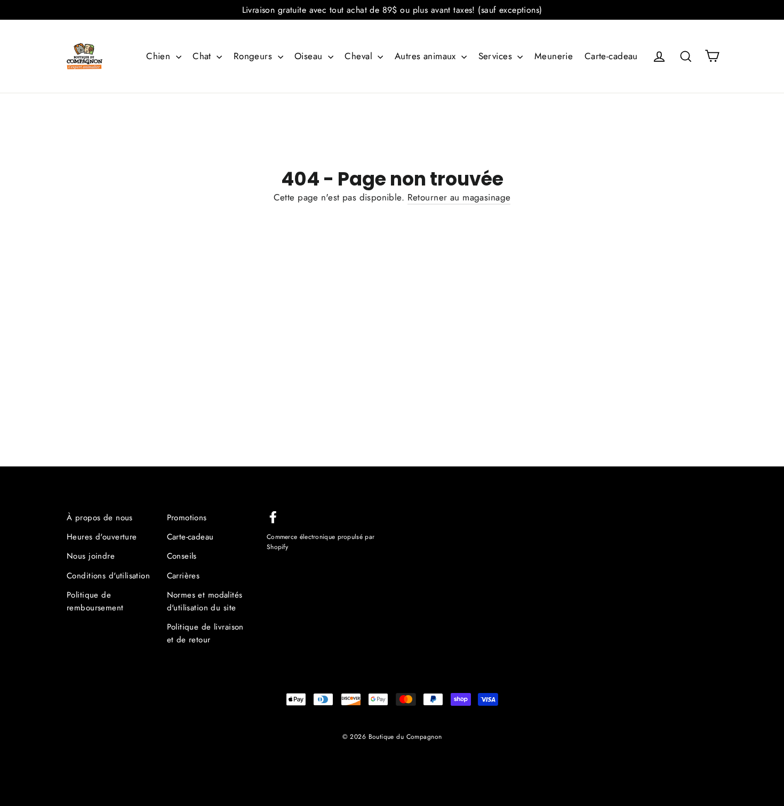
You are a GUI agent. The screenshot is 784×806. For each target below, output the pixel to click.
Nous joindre (91, 556)
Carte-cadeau (611, 56)
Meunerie (553, 56)
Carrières (183, 576)
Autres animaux (427, 56)
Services (496, 56)
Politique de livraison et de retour (205, 633)
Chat (203, 56)
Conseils (182, 556)
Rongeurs (254, 56)
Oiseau (309, 56)
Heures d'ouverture (102, 537)
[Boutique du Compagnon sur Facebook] (273, 516)
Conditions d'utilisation (108, 576)
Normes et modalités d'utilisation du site (205, 601)
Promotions (187, 517)
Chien (159, 56)
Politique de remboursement (95, 601)
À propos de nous (100, 517)
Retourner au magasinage (459, 197)
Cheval (360, 56)
